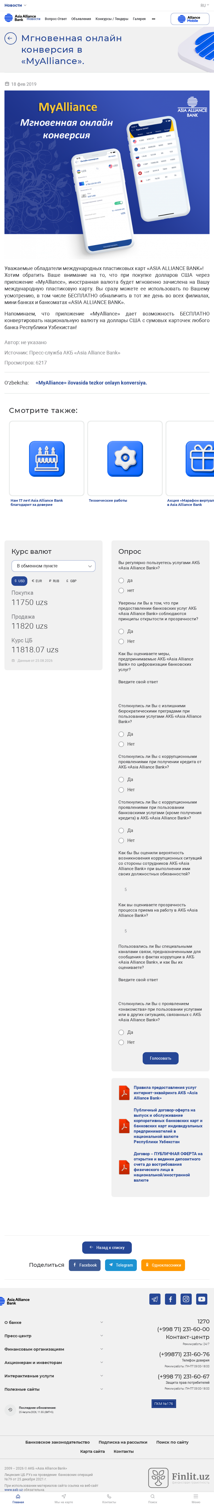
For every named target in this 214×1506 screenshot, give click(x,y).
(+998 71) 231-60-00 (183, 1329)
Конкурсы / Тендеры (112, 19)
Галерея (139, 19)
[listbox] (53, 566)
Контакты (124, 1451)
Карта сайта (92, 1451)
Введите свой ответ (138, 681)
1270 (204, 1321)
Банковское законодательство (57, 1442)
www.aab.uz (13, 1490)
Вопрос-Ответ (56, 19)
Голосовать (160, 1058)
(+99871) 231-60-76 (184, 1354)
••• (153, 19)
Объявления (81, 19)
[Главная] (10, 38)
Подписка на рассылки (123, 1442)
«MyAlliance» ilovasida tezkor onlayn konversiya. (91, 383)
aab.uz (20, 19)
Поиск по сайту (172, 1442)
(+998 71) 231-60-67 (184, 1376)
